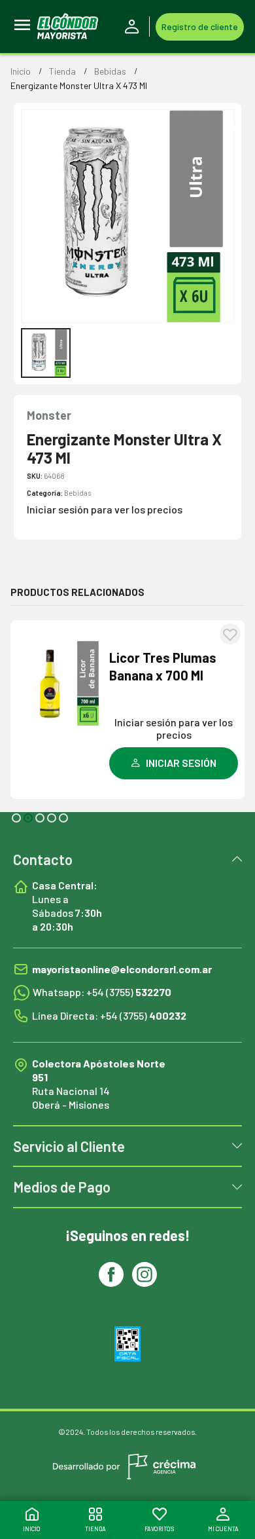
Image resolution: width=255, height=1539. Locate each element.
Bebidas (77, 493)
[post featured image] (61, 683)
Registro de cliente (200, 26)
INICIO (32, 1528)
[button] (16, 818)
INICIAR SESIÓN (181, 762)
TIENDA (95, 1528)
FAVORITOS (159, 1528)
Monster (49, 415)
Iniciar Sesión (134, 27)
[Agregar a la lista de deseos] (230, 633)
